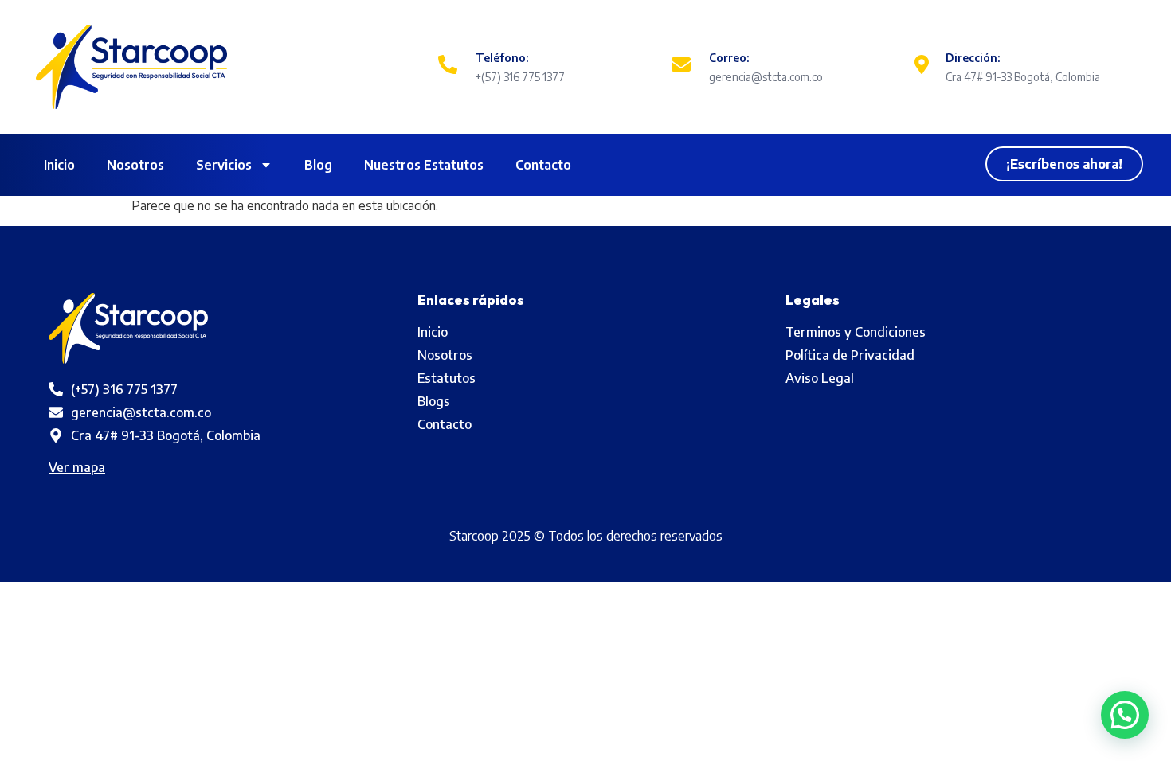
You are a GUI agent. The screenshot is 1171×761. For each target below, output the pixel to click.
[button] (1125, 715)
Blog (318, 165)
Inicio (59, 165)
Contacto (543, 165)
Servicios (224, 165)
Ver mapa (77, 467)
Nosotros (135, 165)
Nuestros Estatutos (424, 165)
